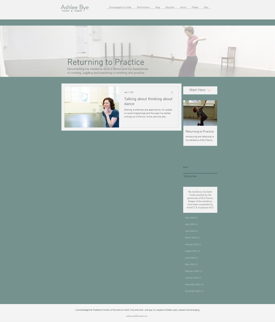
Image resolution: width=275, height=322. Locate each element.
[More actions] (173, 92)
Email (185, 167)
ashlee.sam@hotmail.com (136, 316)
